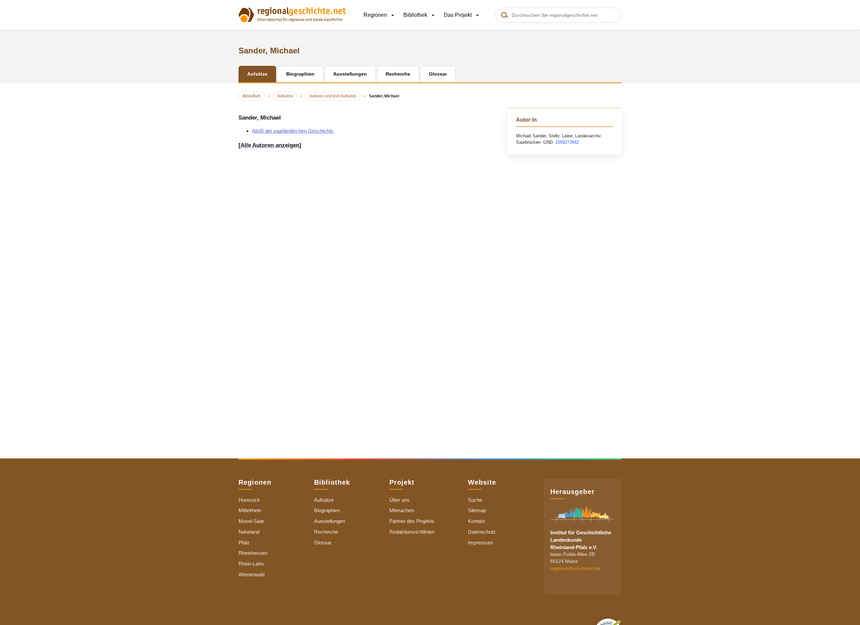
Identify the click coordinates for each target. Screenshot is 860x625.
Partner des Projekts (411, 521)
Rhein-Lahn (251, 564)
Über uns (399, 500)
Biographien (327, 510)
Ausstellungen (329, 521)
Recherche (326, 532)
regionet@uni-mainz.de (575, 568)
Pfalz (244, 542)
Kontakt (476, 521)
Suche (475, 500)
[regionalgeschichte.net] (292, 14)
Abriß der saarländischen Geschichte (293, 131)
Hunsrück (249, 500)
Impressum (480, 542)
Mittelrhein (250, 510)
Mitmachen (401, 510)
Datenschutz (482, 532)
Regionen (375, 15)
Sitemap (477, 510)
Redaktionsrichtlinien (412, 532)
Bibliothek (416, 15)
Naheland (249, 532)
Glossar (323, 542)
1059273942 (567, 142)
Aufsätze (324, 500)
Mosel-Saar (251, 521)
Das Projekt (458, 15)
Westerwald (251, 574)
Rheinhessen (253, 553)
